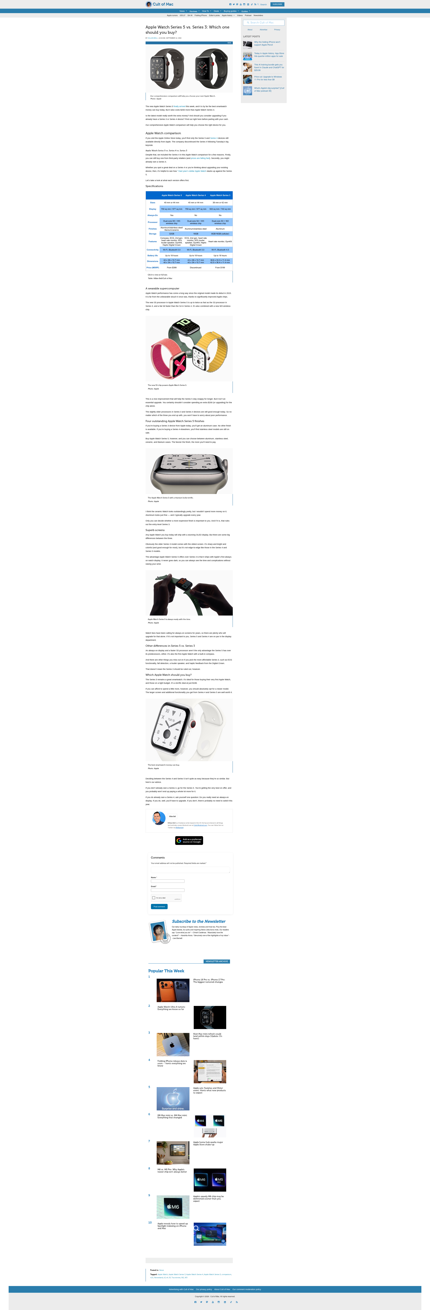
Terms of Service (218, 674)
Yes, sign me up (215, 668)
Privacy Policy (232, 674)
